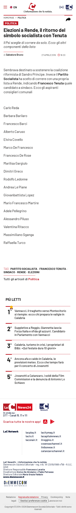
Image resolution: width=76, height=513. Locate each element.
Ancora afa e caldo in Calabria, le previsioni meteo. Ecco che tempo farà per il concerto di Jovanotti (39, 362)
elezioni (33, 272)
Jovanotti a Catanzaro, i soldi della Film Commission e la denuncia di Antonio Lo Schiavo (39, 379)
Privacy (44, 497)
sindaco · (10, 272)
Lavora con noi (55, 500)
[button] (68, 19)
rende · (22, 272)
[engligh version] (11, 7)
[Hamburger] (5, 7)
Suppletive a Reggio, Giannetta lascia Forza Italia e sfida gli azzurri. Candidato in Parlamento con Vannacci (39, 331)
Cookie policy (57, 497)
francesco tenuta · (53, 268)
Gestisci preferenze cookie (33, 500)
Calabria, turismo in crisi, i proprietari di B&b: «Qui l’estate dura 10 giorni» (39, 346)
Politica (22, 17)
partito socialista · (24, 268)
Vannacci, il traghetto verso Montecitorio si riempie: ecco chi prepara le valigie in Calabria (40, 314)
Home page (9, 17)
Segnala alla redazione (28, 497)
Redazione (11, 497)
